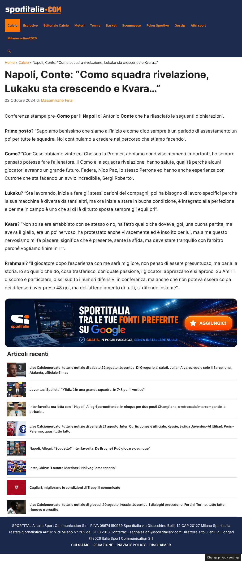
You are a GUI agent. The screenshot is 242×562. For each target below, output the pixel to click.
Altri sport (198, 25)
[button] (9, 51)
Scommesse (131, 25)
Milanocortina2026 (22, 38)
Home (10, 62)
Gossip (180, 25)
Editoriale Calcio (56, 25)
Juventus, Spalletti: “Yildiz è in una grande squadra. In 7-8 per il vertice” (87, 389)
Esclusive (30, 25)
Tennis (95, 25)
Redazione (103, 545)
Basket (111, 25)
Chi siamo (80, 545)
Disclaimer (160, 545)
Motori (79, 25)
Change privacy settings (223, 557)
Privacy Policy (131, 545)
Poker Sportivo (158, 25)
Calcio (12, 25)
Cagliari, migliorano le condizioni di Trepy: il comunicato (75, 487)
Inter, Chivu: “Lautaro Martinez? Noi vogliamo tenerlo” (73, 468)
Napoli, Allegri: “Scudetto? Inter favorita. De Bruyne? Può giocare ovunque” (90, 448)
